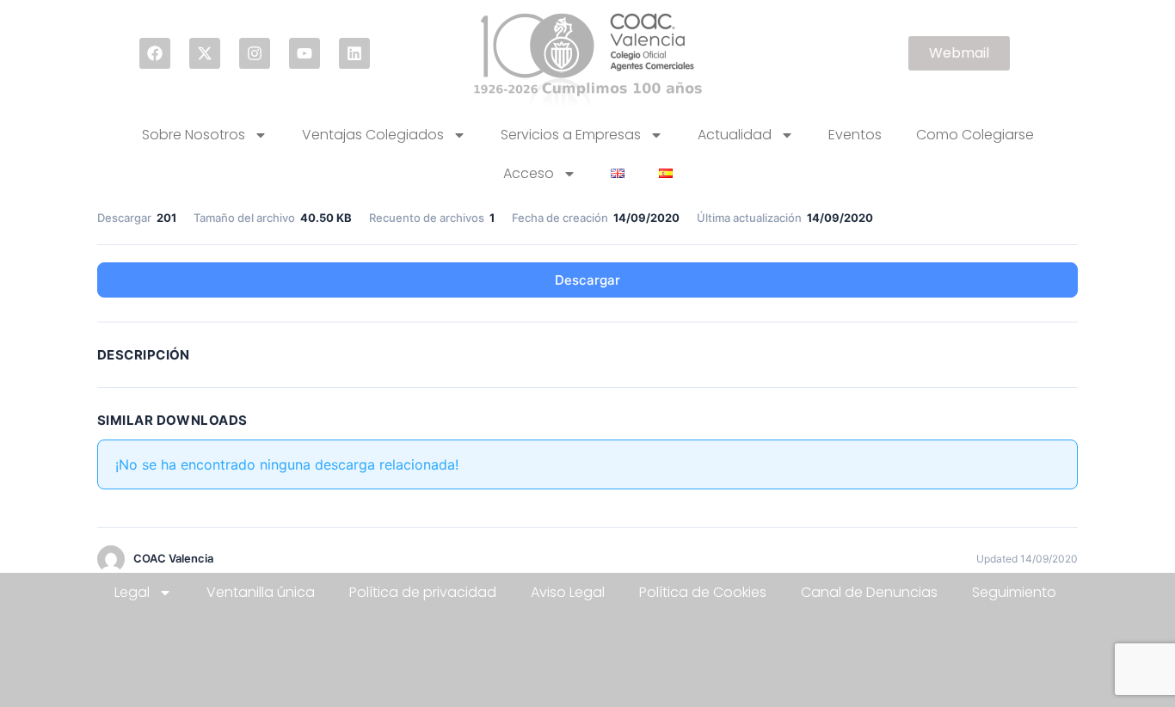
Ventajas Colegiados (373, 134)
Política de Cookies (702, 592)
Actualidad (735, 134)
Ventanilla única (260, 592)
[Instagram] (254, 53)
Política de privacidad (422, 592)
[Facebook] (154, 53)
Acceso (528, 173)
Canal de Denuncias (869, 592)
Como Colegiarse (975, 134)
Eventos (855, 134)
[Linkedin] (354, 53)
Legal (132, 592)
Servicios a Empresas (571, 134)
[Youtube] (304, 53)
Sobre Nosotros (193, 134)
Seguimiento (1014, 592)
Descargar (587, 280)
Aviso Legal (568, 592)
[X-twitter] (204, 53)
